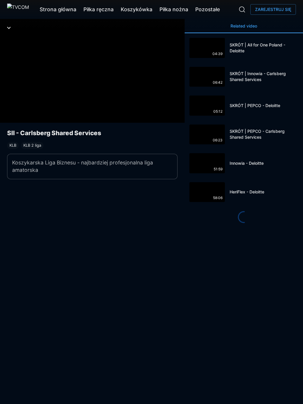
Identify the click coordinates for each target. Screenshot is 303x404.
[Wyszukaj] (242, 9)
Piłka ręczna (98, 9)
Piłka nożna (173, 9)
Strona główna (58, 9)
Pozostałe (207, 9)
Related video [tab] (244, 25)
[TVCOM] (18, 9)
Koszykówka (136, 9)
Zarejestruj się (273, 9)
